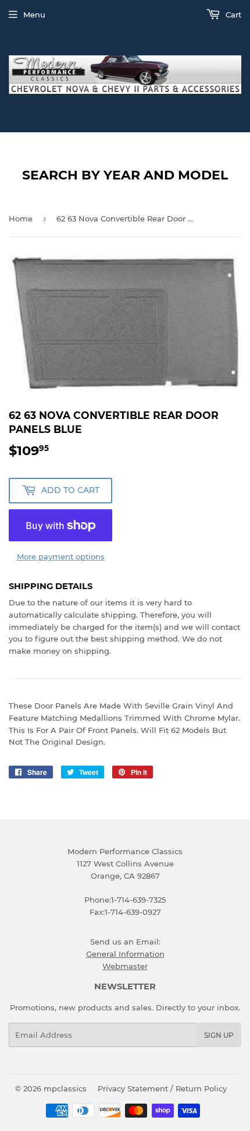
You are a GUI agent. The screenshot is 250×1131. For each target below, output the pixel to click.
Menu (34, 14)
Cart (232, 14)
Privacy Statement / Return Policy (162, 1088)
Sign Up (219, 1035)
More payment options (61, 556)
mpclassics (65, 1088)
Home (21, 218)
